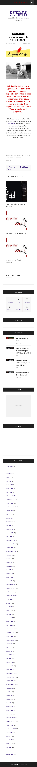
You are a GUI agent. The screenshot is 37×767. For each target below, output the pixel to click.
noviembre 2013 (10, 633)
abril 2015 (8, 570)
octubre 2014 (9, 592)
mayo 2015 (9, 566)
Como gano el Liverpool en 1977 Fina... (15, 205)
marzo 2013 (9, 662)
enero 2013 (9, 669)
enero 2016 (9, 536)
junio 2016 (9, 518)
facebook (10, 302)
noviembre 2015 (10, 544)
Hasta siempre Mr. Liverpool (16, 233)
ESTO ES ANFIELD (18, 14)
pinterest (18, 309)
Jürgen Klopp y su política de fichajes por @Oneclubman (23, 363)
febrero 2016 (9, 533)
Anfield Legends (18, 33)
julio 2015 (8, 559)
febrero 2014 (9, 621)
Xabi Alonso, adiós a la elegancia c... (13, 261)
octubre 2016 (9, 503)
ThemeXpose (23, 764)
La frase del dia (11, 158)
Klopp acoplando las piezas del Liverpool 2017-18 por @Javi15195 (23, 350)
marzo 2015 (9, 573)
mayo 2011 (9, 743)
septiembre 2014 (11, 596)
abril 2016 (8, 525)
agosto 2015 (9, 555)
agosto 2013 (9, 644)
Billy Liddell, (11, 123)
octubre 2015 (9, 547)
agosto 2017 (9, 466)
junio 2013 (9, 651)
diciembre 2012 (10, 673)
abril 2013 (8, 658)
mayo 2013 (9, 655)
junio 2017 (9, 474)
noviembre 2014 (10, 588)
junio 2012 (9, 695)
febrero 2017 (9, 488)
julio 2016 (8, 514)
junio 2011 (9, 740)
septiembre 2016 (11, 507)
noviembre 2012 (10, 677)
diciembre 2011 (10, 718)
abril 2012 (8, 703)
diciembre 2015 (10, 540)
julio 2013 (8, 647)
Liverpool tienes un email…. (22, 340)
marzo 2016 (9, 529)
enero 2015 (9, 581)
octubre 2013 (9, 636)
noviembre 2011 (10, 721)
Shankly (8, 160)
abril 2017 (8, 481)
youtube (27, 309)
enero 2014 (9, 625)
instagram (27, 302)
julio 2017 (8, 470)
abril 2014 (8, 614)
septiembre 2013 (11, 640)
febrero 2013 (9, 666)
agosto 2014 (9, 599)
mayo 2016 (9, 522)
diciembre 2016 (10, 496)
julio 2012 (8, 692)
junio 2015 (9, 562)
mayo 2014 (9, 610)
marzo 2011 (9, 751)
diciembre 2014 (10, 584)
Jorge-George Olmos (15, 43)
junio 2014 (9, 607)
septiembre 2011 (11, 729)
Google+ (9, 309)
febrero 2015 (9, 577)
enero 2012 (9, 714)
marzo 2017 (9, 485)
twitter (18, 302)
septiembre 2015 (11, 551)
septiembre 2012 (11, 684)
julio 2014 (8, 603)
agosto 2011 (9, 732)
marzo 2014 (9, 618)
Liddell (18, 158)
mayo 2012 (9, 699)
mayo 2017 (9, 477)
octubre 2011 (9, 725)
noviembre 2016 (10, 499)
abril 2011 (8, 747)
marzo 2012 (9, 706)
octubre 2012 (9, 681)
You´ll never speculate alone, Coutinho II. (23, 374)
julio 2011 (8, 736)
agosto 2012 (9, 688)
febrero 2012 (9, 710)
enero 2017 (9, 492)
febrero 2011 (9, 755)
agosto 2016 (9, 510)
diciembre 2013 (10, 629)
